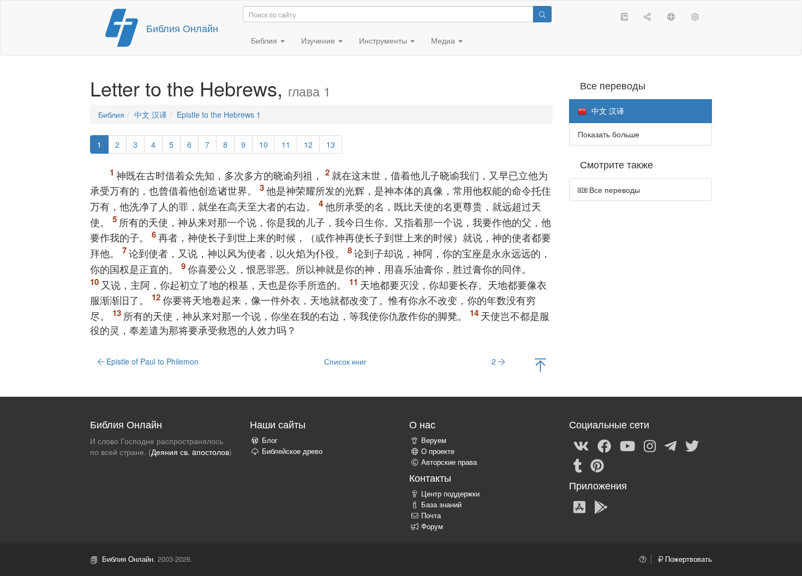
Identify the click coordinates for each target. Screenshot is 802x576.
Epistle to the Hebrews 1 (219, 114)
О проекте (437, 451)
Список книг (345, 361)
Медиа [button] (444, 40)
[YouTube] (627, 445)
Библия (111, 114)
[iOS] (579, 506)
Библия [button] (265, 40)
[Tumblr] (577, 465)
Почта (431, 515)
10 (263, 144)
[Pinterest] (597, 465)
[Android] (601, 506)
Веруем (433, 440)
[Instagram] (650, 445)
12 (308, 144)
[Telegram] (671, 445)
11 (286, 144)
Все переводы (613, 189)
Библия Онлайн (182, 28)
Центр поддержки (450, 494)
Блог (270, 440)
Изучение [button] (319, 40)
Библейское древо (292, 451)
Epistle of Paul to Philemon (151, 361)
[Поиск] (542, 14)
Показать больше (608, 134)
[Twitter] (692, 445)
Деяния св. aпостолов (190, 451)
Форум (432, 526)
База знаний (441, 505)
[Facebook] (604, 445)
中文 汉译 (150, 114)
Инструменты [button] (384, 40)
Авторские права (449, 462)
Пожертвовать (687, 559)
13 (330, 144)
